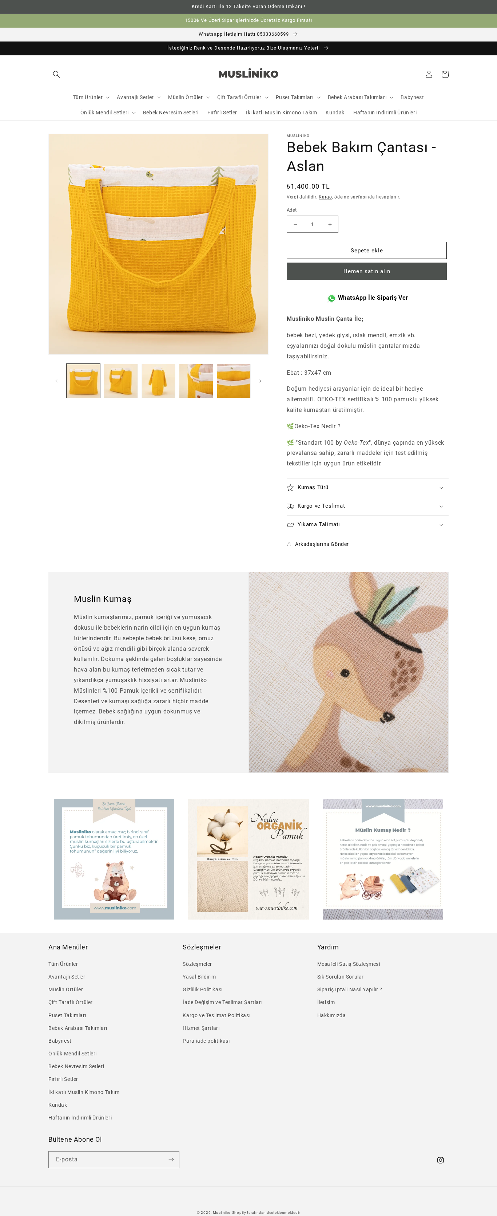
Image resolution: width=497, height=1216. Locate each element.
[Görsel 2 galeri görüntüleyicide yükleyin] (121, 381)
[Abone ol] (171, 1159)
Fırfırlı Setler (63, 1079)
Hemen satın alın (366, 271)
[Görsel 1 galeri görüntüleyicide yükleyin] (83, 381)
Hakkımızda (331, 1015)
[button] (56, 74)
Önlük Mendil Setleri (72, 1053)
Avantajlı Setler (67, 977)
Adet (292, 210)
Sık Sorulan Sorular (340, 977)
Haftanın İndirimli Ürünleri (80, 1118)
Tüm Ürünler (63, 964)
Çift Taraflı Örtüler (70, 1002)
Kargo (325, 197)
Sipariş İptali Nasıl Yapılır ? (349, 989)
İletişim (326, 1002)
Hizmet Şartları (201, 1028)
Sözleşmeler (197, 964)
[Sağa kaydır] (261, 381)
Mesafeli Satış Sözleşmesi (348, 964)
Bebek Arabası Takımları (77, 1028)
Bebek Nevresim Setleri (76, 1066)
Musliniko (222, 1213)
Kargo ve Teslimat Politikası (216, 1015)
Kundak (57, 1105)
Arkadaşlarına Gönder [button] (322, 544)
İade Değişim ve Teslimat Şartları (222, 1002)
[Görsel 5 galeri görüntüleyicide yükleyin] (234, 381)
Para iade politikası (206, 1041)
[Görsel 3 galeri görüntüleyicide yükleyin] (158, 381)
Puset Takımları (67, 1015)
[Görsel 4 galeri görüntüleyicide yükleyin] (196, 381)
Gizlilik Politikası (202, 989)
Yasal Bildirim (199, 977)
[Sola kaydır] (56, 381)
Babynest (60, 1041)
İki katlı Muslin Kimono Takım (83, 1092)
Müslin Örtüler (65, 989)
